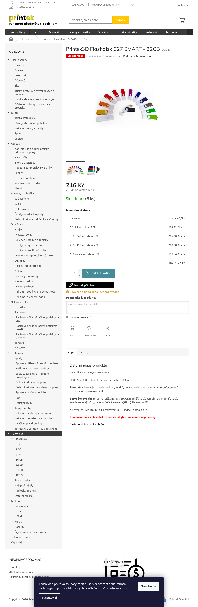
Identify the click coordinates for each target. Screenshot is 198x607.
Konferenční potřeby (27, 183)
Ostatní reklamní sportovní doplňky (37, 387)
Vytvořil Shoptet (179, 598)
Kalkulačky (21, 157)
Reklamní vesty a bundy (29, 128)
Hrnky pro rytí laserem (29, 245)
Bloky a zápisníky (25, 162)
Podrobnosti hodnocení (137, 55)
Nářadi (19, 516)
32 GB (19, 464)
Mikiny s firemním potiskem (31, 123)
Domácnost (18, 224)
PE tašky (20, 307)
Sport (18, 133)
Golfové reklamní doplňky (31, 382)
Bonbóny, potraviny (26, 276)
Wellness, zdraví (24, 281)
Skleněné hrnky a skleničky (32, 239)
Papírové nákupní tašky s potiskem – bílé (37, 318)
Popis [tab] (71, 352)
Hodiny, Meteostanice (28, 265)
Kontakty (78, 5)
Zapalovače (21, 506)
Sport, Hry (21, 358)
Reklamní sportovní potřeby (33, 368)
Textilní (19, 342)
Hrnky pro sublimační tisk (31, 250)
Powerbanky (22, 480)
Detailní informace (77, 317)
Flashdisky (21, 438)
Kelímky (20, 270)
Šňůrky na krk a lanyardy (29, 214)
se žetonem (22, 198)
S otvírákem (22, 209)
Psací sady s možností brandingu (34, 99)
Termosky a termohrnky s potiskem (36, 428)
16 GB (19, 459)
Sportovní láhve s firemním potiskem (38, 363)
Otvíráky (20, 260)
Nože (18, 511)
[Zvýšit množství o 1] (80, 271)
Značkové (20, 75)
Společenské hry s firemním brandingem (32, 375)
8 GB (18, 454)
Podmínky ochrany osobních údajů (29, 576)
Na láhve (20, 347)
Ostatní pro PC (24, 495)
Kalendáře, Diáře (21, 537)
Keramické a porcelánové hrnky (35, 255)
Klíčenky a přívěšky (22, 193)
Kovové (19, 70)
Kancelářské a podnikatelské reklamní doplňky (32, 150)
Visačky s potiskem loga (29, 423)
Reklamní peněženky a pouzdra (33, 418)
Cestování (17, 353)
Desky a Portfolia (25, 178)
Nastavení (49, 598)
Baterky (19, 526)
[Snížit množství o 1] (80, 275)
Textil (14, 112)
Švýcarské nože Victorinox (30, 532)
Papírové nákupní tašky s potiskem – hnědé (37, 327)
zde (125, 588)
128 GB (20, 475)
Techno (15, 500)
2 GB (18, 444)
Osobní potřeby (24, 286)
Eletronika (17, 433)
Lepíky (19, 172)
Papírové (20, 312)
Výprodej (16, 542)
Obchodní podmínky (105, 5)
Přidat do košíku (101, 273)
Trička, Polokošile (25, 117)
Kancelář (16, 143)
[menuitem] (17, 32)
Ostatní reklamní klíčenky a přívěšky (36, 219)
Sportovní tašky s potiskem (32, 392)
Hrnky (18, 229)
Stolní (18, 188)
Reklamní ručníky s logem (30, 296)
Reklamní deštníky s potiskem (33, 413)
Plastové (20, 65)
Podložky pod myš (26, 490)
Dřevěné (20, 80)
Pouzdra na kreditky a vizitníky (33, 167)
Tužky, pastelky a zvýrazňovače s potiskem (34, 92)
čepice (19, 138)
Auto (18, 397)
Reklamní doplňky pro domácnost (35, 291)
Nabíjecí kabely (24, 485)
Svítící (18, 203)
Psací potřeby (19, 59)
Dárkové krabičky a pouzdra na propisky (33, 105)
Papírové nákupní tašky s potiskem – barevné (37, 335)
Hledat (120, 19)
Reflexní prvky (23, 402)
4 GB (18, 449)
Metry (18, 521)
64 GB (19, 469)
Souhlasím (148, 586)
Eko (17, 85)
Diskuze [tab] (83, 352)
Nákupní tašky (19, 302)
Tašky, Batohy (23, 408)
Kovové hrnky (24, 234)
